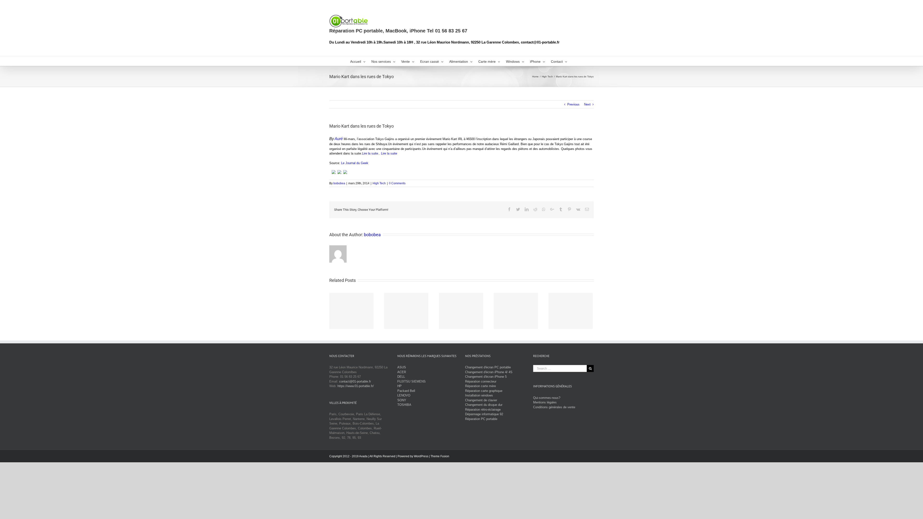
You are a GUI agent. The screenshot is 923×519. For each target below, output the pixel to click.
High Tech (379, 183)
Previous (573, 104)
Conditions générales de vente (554, 407)
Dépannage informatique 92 (484, 414)
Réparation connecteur (480, 381)
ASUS (401, 367)
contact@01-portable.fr (355, 381)
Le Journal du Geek (354, 163)
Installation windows (479, 395)
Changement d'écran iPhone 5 (486, 376)
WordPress (421, 456)
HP (399, 386)
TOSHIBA (404, 405)
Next (587, 104)
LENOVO (403, 395)
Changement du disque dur (483, 405)
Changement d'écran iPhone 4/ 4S (488, 372)
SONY (401, 400)
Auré (339, 139)
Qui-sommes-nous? (546, 398)
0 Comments (397, 183)
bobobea (339, 183)
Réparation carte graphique (483, 391)
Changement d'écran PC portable (488, 367)
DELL (401, 376)
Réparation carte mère (480, 386)
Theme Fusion (439, 456)
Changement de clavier (481, 400)
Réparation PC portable (481, 419)
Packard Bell (406, 391)
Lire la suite (370, 153)
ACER (401, 372)
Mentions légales (545, 402)
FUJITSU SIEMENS (411, 381)
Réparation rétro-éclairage (483, 409)
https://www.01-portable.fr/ (355, 386)
